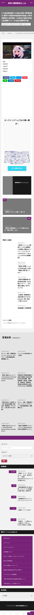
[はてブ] (19, 77)
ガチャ (14, 519)
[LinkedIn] (11, 80)
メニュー (17, 613)
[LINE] (5, 80)
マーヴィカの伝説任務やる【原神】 (25, 354)
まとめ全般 (13, 471)
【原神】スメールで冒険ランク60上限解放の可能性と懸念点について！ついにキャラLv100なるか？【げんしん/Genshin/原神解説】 (24, 251)
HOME (3, 33)
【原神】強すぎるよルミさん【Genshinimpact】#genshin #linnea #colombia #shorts (8, 428)
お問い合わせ (7, 538)
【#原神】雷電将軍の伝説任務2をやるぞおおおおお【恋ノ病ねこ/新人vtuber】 (24, 298)
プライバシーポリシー (9, 547)
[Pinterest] (18, 80)
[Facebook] (6, 77)
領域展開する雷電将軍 (24, 308)
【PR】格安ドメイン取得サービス (12, 583)
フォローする (22, 184)
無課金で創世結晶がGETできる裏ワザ (13, 570)
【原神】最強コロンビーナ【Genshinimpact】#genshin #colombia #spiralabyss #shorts (8, 378)
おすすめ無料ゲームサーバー (11, 565)
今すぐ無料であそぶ (17, 168)
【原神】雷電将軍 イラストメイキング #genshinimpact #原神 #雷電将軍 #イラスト (25, 427)
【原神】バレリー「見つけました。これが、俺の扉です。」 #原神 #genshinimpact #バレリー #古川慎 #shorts (25, 477)
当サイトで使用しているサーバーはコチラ (14, 556)
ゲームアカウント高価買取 (10, 574)
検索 (4, 460)
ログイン (17, 322)
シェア (10, 613)
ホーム (3, 613)
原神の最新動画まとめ (17, 3)
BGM (14, 485)
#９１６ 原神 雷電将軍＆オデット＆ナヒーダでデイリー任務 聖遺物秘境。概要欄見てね (25, 405)
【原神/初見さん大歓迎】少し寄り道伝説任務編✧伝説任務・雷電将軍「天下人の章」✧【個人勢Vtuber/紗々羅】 (8, 406)
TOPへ (30, 613)
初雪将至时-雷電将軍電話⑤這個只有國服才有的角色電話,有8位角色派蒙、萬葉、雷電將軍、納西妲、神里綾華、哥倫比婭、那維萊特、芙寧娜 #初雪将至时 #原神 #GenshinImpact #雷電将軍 (25, 381)
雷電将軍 (20, 24)
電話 (24, 613)
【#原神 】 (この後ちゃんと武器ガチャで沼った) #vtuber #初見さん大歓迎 (25, 523)
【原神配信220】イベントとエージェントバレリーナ (25, 499)
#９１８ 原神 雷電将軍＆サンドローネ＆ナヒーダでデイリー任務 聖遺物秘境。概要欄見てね (8, 356)
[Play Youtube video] (17, 50)
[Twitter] (13, 77)
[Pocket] (25, 77)
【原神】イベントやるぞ (24, 510)
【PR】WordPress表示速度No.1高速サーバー (14, 579)
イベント (13, 508)
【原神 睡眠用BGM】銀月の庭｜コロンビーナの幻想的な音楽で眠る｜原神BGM (25, 489)
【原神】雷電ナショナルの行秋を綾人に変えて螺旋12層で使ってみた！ (24, 269)
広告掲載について (8, 551)
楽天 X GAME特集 (8, 560)
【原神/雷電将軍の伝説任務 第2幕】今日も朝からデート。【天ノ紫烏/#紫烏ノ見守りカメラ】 (24, 284)
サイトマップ (7, 542)
